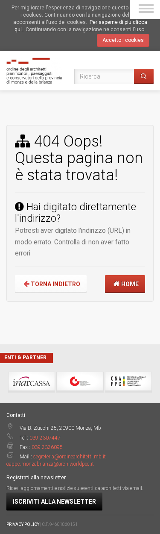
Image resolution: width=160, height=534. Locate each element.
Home (129, 284)
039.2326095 (47, 447)
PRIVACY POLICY (22, 524)
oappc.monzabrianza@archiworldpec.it (50, 464)
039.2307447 (45, 438)
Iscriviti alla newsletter (54, 501)
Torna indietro (54, 284)
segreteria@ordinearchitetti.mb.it (69, 457)
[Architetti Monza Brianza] (34, 70)
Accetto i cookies (123, 40)
